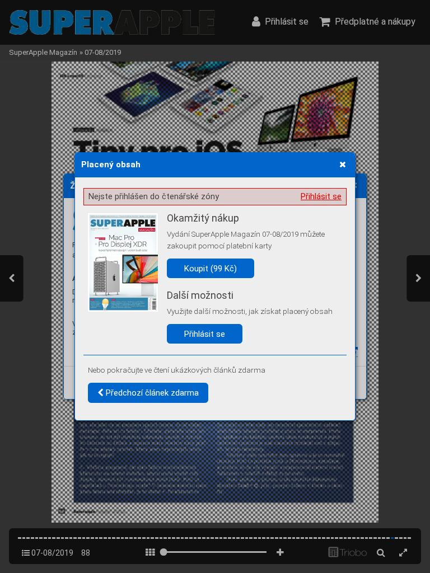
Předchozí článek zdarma (151, 393)
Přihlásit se (321, 196)
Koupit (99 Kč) (210, 269)
